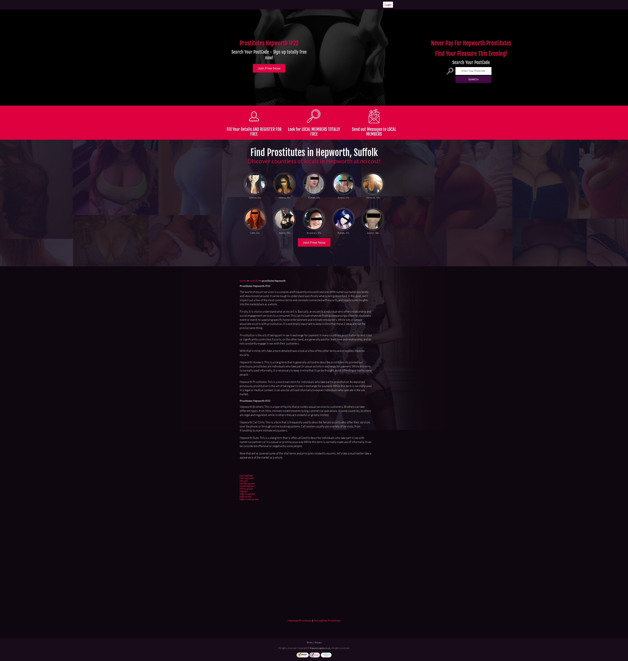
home (243, 280)
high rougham (247, 493)
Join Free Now (269, 68)
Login (388, 4)
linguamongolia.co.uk (320, 648)
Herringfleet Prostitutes (326, 620)
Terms (309, 642)
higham (244, 491)
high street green (249, 499)
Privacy (318, 642)
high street (246, 496)
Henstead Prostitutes (300, 620)
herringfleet (246, 475)
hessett (244, 480)
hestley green (247, 483)
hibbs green (246, 488)
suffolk (254, 280)
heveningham (247, 485)
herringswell (246, 478)
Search (473, 79)
